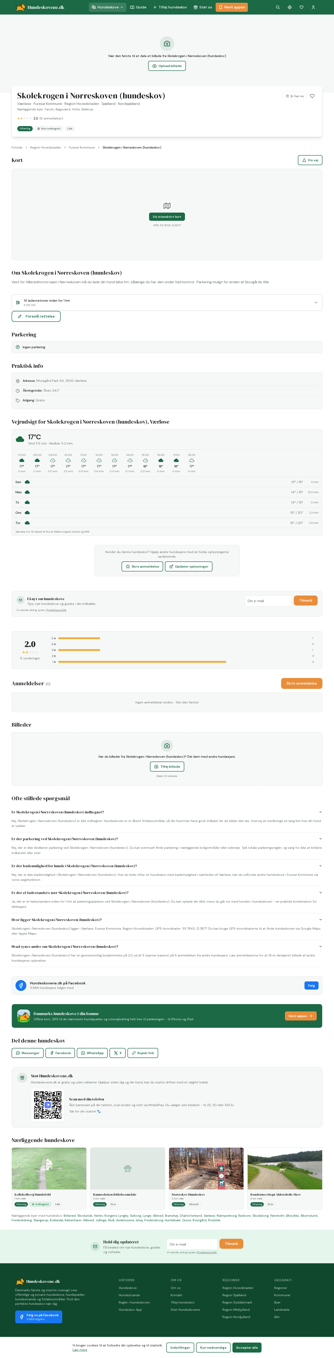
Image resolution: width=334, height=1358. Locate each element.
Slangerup (40, 1220)
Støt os (205, 7)
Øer (277, 1317)
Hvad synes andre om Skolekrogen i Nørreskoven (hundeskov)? (65, 946)
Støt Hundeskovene (185, 1310)
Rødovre (244, 1216)
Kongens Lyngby (116, 1216)
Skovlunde (84, 1216)
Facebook (63, 1053)
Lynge (147, 1216)
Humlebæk (173, 1220)
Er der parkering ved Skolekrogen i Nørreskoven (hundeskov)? (65, 838)
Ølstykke (292, 1216)
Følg (311, 985)
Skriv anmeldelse (145, 566)
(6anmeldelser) (51, 118)
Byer (277, 1302)
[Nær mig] (289, 7)
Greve (186, 1220)
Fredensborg (153, 1220)
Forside (17, 147)
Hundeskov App (130, 1310)
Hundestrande (129, 1295)
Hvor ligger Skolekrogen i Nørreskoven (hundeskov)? (57, 919)
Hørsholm (277, 1216)
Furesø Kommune (48, 103)
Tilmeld (305, 600)
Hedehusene (125, 1220)
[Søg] (277, 7)
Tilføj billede (170, 767)
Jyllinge (101, 1220)
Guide (141, 7)
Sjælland (108, 103)
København (73, 1220)
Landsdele (281, 1310)
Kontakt (176, 1295)
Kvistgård (200, 1220)
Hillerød (88, 1220)
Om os (176, 1288)
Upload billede (170, 66)
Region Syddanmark (237, 1302)
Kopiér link (145, 1053)
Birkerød (70, 1216)
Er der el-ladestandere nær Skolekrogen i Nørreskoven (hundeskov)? (70, 892)
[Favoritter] (301, 7)
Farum (49, 109)
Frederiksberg (22, 1220)
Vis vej (313, 160)
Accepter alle (247, 1348)
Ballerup (87, 109)
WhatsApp (95, 1053)
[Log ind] (313, 7)
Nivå (111, 1220)
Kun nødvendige (213, 1348)
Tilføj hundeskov (173, 7)
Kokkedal (56, 1220)
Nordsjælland (129, 103)
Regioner (280, 1288)
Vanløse (209, 1216)
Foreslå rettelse (40, 316)
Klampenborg (227, 1216)
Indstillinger (180, 1348)
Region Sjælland (234, 1295)
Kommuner (282, 1295)
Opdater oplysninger (191, 566)
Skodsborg (260, 1216)
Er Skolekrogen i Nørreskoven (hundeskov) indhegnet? (58, 811)
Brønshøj (171, 1216)
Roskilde (214, 1220)
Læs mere (79, 1350)
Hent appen (234, 7)
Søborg (135, 1216)
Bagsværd (63, 109)
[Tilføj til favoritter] (312, 96)
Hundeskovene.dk (43, 1281)
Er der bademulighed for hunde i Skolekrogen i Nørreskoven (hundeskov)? (74, 865)
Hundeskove (108, 7)
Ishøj (139, 1220)
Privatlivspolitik (56, 610)
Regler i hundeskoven (134, 1302)
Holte (76, 109)
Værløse (24, 103)
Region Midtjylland (236, 1310)
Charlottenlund (190, 1216)
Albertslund (308, 1216)
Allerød (158, 1216)
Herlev (98, 1216)
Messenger (31, 1053)
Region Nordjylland (236, 1317)
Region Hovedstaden (82, 103)
